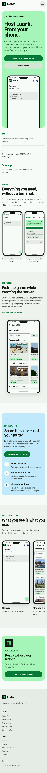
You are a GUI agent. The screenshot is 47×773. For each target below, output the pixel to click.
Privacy (4, 741)
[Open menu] (42, 4)
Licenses (5, 755)
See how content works (13, 313)
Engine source (7, 726)
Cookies (5, 751)
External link (6, 723)
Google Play (6, 716)
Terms (4, 744)
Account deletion (8, 748)
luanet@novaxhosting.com (12, 765)
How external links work (17, 454)
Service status (7, 730)
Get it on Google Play (22, 58)
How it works (23, 65)
